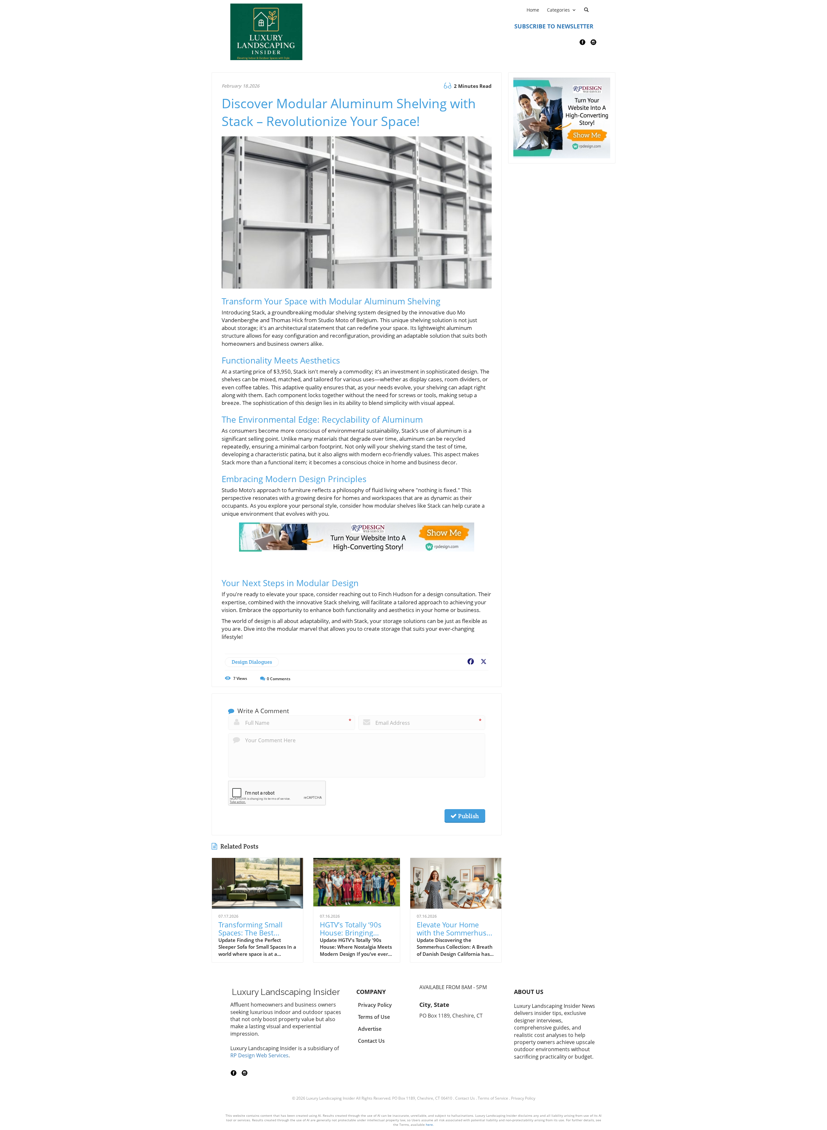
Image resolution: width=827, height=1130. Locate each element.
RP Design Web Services (259, 1055)
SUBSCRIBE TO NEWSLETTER (553, 26)
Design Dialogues (252, 662)
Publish (468, 816)
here (429, 1124)
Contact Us (465, 1098)
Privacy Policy (523, 1098)
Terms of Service (493, 1098)
